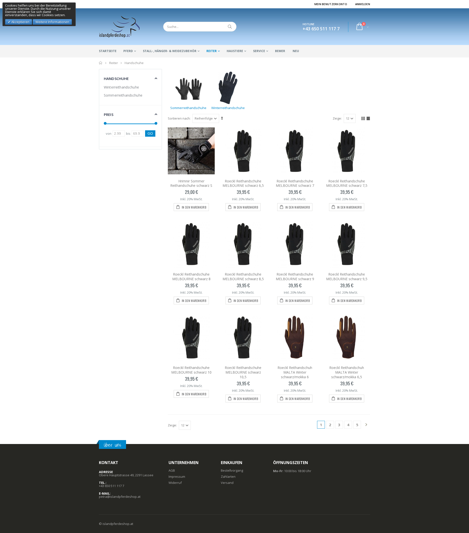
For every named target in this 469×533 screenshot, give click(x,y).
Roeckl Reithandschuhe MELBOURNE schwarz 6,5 (243, 183)
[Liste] (367, 119)
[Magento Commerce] (119, 27)
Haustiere (235, 51)
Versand (227, 482)
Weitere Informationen (52, 22)
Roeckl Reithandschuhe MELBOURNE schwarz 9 (295, 276)
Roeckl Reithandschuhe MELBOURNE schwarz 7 (295, 183)
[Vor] (366, 425)
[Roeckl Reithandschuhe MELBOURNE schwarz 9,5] (346, 244)
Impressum (177, 476)
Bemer (280, 51)
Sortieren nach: (179, 118)
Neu (296, 51)
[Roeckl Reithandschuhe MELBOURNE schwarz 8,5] (243, 244)
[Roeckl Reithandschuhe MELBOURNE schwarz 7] (294, 150)
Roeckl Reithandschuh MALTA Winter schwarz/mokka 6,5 (346, 372)
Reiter (211, 51)
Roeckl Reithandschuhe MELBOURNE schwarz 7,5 (346, 183)
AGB (172, 470)
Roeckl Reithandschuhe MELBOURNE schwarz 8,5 (243, 276)
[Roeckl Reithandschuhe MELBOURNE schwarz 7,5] (346, 150)
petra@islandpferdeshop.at (119, 496)
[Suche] (230, 26)
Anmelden (362, 4)
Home (101, 63)
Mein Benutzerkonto (330, 4)
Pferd (128, 51)
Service (259, 51)
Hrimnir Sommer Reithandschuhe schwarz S (191, 183)
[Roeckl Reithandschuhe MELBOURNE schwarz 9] (294, 244)
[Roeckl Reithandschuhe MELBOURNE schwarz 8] (191, 244)
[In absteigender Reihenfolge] (222, 118)
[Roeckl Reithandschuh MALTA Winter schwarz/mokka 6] (294, 337)
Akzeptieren (20, 22)
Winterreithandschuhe (121, 87)
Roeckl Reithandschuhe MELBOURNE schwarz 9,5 (346, 276)
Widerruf (175, 482)
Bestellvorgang (232, 470)
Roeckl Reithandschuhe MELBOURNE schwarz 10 (191, 370)
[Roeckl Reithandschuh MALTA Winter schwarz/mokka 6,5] (346, 337)
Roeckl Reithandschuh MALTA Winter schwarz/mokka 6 (294, 372)
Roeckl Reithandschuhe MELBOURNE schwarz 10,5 (243, 372)
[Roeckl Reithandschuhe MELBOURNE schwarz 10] (191, 337)
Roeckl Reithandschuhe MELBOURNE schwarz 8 (191, 276)
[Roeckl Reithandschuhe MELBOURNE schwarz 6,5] (243, 150)
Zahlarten (228, 476)
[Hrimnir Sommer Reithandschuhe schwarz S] (191, 150)
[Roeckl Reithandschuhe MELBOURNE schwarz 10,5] (243, 337)
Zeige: (337, 118)
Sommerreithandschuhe (123, 95)
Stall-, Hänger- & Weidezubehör (169, 51)
